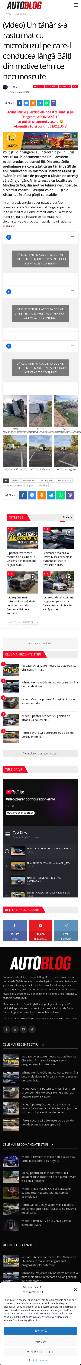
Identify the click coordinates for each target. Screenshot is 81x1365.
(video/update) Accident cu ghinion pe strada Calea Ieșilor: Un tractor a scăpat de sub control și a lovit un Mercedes (49, 1108)
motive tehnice (64, 480)
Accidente (51, 86)
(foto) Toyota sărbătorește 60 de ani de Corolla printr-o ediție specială (47, 1122)
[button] (75, 1290)
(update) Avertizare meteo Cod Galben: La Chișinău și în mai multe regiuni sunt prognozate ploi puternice (48, 1060)
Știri (75, 86)
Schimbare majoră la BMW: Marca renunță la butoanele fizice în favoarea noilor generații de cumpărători (49, 1076)
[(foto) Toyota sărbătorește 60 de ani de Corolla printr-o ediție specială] (11, 737)
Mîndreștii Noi (46, 480)
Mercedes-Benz (29, 480)
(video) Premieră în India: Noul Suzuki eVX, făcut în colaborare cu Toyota (48, 1158)
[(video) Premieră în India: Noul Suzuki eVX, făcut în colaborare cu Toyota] (11, 1161)
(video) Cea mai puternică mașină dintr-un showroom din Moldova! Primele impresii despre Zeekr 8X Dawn (48, 1092)
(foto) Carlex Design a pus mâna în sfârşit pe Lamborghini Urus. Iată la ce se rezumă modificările (48, 1208)
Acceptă (40, 1331)
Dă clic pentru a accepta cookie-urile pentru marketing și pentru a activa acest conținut (40, 259)
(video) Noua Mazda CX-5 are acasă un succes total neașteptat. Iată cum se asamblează (46, 1192)
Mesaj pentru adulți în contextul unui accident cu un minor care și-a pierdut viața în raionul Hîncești (48, 1177)
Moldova (65, 86)
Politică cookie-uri (38, 1360)
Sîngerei (29, 485)
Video (40, 86)
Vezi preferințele (40, 1352)
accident (15, 480)
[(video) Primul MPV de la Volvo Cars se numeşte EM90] (11, 1225)
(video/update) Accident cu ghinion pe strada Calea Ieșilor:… (45, 718)
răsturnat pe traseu (13, 485)
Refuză (40, 1341)
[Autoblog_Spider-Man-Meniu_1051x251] (40, 140)
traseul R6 (42, 485)
